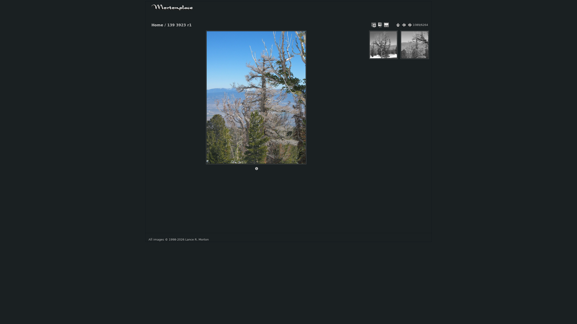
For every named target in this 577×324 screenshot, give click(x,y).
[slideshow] (380, 25)
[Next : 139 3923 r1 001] (410, 25)
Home (157, 25)
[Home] (172, 7)
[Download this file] (386, 25)
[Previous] (213, 94)
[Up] (254, 37)
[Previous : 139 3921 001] (404, 25)
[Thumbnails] (398, 25)
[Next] (299, 94)
